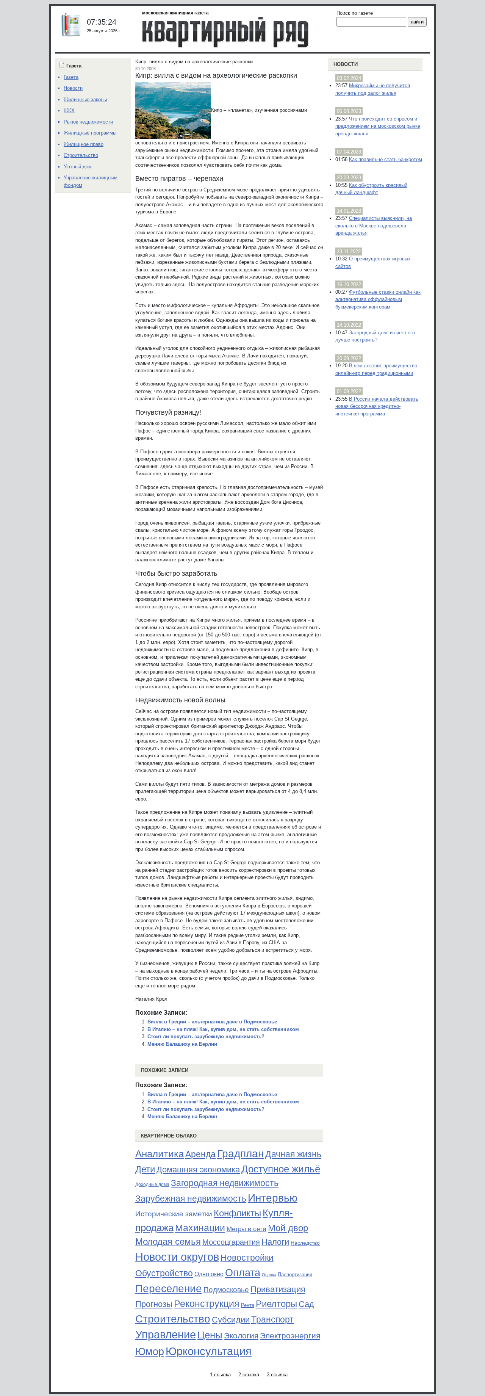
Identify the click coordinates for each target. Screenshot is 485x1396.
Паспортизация (295, 1274)
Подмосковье (226, 1290)
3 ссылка (277, 1374)
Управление (165, 1335)
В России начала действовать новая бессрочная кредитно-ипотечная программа (376, 406)
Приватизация (277, 1289)
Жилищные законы (85, 99)
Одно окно (209, 1274)
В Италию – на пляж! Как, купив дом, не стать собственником (223, 1029)
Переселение (168, 1288)
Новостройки (247, 1258)
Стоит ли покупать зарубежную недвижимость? (205, 1036)
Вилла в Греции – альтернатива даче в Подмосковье (212, 1022)
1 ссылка (220, 1374)
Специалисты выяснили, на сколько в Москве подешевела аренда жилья (373, 225)
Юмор (149, 1351)
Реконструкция (206, 1303)
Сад (306, 1304)
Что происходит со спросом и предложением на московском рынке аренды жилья (377, 126)
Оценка (269, 1274)
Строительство (172, 1319)
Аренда (200, 1154)
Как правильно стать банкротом (385, 159)
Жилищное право (83, 144)
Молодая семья (168, 1242)
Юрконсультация (209, 1351)
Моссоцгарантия (231, 1242)
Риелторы (276, 1304)
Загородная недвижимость (224, 1183)
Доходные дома (152, 1184)
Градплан (240, 1153)
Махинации (200, 1228)
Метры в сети (246, 1229)
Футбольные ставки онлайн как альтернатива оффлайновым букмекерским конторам (378, 299)
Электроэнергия (290, 1335)
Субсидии (231, 1319)
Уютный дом (78, 166)
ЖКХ (69, 110)
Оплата (242, 1272)
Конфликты (237, 1213)
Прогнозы (153, 1304)
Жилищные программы (90, 133)
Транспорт (272, 1319)
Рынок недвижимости (88, 122)
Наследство (305, 1243)
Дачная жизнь (293, 1154)
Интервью (272, 1198)
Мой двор (288, 1228)
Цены (209, 1335)
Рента (247, 1305)
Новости (345, 64)
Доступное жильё (280, 1169)
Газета (71, 77)
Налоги (275, 1242)
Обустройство (164, 1273)
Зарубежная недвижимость (190, 1198)
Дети (145, 1169)
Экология (241, 1335)
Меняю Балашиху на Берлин (182, 1044)
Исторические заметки (173, 1214)
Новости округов (177, 1256)
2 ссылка (248, 1374)
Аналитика (159, 1153)
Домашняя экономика (198, 1169)
